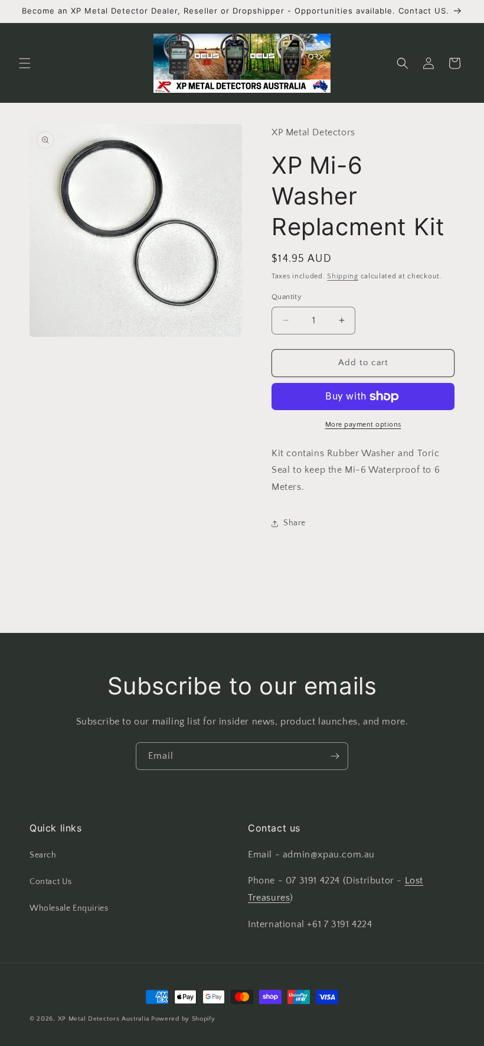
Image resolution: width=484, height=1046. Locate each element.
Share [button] (294, 523)
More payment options (363, 424)
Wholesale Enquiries (69, 908)
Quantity (287, 297)
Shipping (342, 276)
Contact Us (51, 881)
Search (43, 855)
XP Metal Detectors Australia (103, 1018)
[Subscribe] (335, 756)
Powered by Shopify (183, 1018)
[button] (25, 63)
